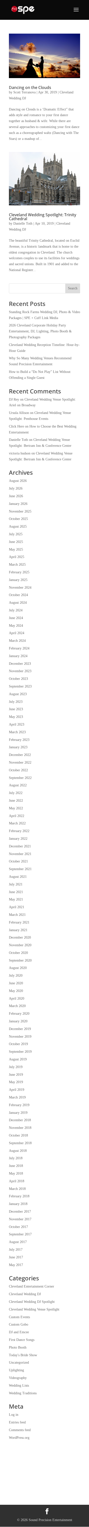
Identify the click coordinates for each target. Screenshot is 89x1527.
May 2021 (16, 899)
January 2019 (18, 1113)
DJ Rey (14, 399)
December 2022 (20, 755)
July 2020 (15, 975)
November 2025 (20, 511)
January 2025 (18, 580)
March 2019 (17, 1097)
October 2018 (18, 1135)
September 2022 (20, 778)
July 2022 (15, 793)
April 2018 (16, 1181)
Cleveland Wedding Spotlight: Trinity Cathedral (42, 216)
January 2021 (18, 930)
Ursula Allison (19, 413)
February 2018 (19, 1196)
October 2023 (18, 679)
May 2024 (16, 625)
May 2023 (16, 717)
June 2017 (16, 1257)
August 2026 (18, 481)
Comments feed (20, 1430)
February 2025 (19, 572)
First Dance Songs (21, 1340)
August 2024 (18, 602)
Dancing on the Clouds (30, 87)
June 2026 (16, 496)
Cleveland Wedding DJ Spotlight (32, 1302)
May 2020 (16, 991)
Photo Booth (17, 1347)
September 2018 (20, 1143)
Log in (13, 1415)
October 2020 (18, 953)
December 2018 (20, 1120)
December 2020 (20, 937)
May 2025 (16, 549)
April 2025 (16, 557)
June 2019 (16, 1074)
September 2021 (20, 869)
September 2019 (20, 1052)
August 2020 (18, 968)
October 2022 (18, 770)
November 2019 (20, 1036)
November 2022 (20, 762)
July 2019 (15, 1067)
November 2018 (20, 1128)
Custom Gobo (18, 1324)
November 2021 (20, 854)
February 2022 (19, 831)
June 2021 (16, 892)
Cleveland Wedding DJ (25, 1294)
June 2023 (16, 709)
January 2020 (18, 1021)
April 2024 (16, 633)
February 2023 (19, 740)
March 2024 (17, 641)
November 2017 (20, 1219)
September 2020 (20, 960)
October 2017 (18, 1227)
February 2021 (19, 922)
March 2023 (17, 732)
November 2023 (20, 671)
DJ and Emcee (19, 1332)
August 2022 (18, 785)
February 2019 (19, 1105)
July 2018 (15, 1158)
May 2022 (16, 808)
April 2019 (16, 1090)
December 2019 (20, 1029)
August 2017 (18, 1242)
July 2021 (15, 884)
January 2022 (18, 838)
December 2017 (20, 1211)
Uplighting (16, 1370)
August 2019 (18, 1059)
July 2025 (15, 534)
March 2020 (17, 1006)
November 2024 (20, 587)
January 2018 (18, 1204)
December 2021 (20, 846)
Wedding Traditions (23, 1393)
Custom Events (19, 1317)
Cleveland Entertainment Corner (31, 1286)
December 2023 (20, 664)
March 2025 (17, 564)
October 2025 (18, 519)
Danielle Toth (22, 223)
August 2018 (18, 1151)
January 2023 (18, 747)
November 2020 (20, 945)
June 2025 (16, 542)
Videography (18, 1378)
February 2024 (19, 648)
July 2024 (15, 610)
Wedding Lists (19, 1385)
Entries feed (17, 1422)
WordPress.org (19, 1438)
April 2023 (16, 724)
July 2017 (15, 1249)
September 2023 (20, 686)
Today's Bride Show (23, 1355)
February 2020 (19, 1013)
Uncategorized (19, 1362)
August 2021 (18, 877)
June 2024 (16, 618)
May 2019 (16, 1082)
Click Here (16, 426)
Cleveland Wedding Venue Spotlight (34, 1309)
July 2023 (15, 702)
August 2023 (18, 694)
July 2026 (15, 488)
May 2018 (16, 1173)
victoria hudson (19, 453)
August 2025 (18, 526)
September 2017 (20, 1234)
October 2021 (18, 861)
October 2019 (18, 1044)
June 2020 (16, 983)
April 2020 (16, 998)
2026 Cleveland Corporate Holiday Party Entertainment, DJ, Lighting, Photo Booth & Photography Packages (40, 331)
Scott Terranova (24, 92)
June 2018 (16, 1166)
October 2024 (18, 595)
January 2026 (18, 504)
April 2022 (16, 816)
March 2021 (17, 915)
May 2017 (16, 1265)
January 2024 (18, 656)
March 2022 (17, 823)
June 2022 (16, 800)
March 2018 (17, 1189)
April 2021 (16, 907)
